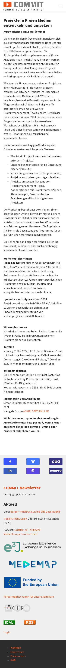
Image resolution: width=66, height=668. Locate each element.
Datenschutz (18, 656)
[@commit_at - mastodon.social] (33, 471)
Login (7, 632)
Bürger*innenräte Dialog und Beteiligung (35, 511)
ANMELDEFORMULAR (36, 411)
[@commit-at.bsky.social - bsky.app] (33, 461)
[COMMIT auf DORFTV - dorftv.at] (55, 471)
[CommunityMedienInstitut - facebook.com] (10, 461)
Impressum (17, 652)
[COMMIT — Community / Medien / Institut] (23, 6)
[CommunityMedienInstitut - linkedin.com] (10, 471)
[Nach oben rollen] (58, 660)
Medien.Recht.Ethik (15, 518)
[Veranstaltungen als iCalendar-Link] (12, 622)
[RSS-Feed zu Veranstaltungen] (33, 622)
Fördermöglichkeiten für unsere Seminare (29, 596)
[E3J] (33, 547)
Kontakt (16, 647)
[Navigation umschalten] (60, 6)
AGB (13, 660)
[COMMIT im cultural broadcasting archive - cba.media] (55, 461)
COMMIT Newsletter (22, 488)
